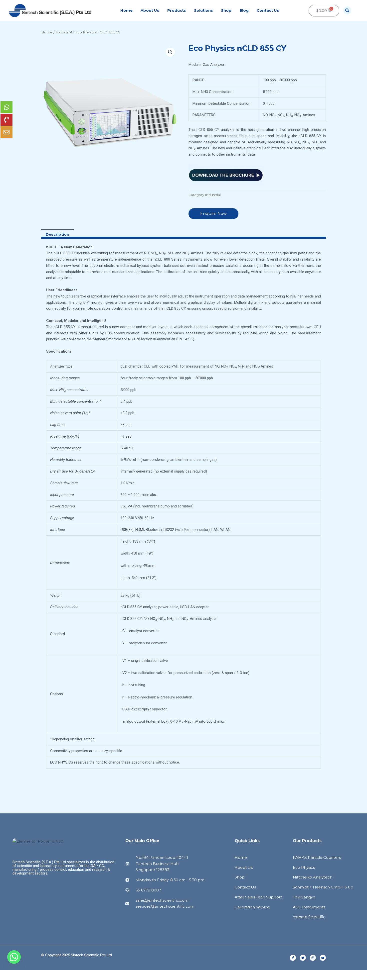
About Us (150, 10)
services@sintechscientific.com (165, 906)
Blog (244, 10)
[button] (347, 10)
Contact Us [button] (268, 10)
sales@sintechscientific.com (162, 900)
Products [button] (176, 10)
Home (126, 10)
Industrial (64, 32)
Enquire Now (213, 213)
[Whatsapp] (14, 957)
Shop (226, 10)
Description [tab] (57, 234)
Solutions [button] (203, 10)
